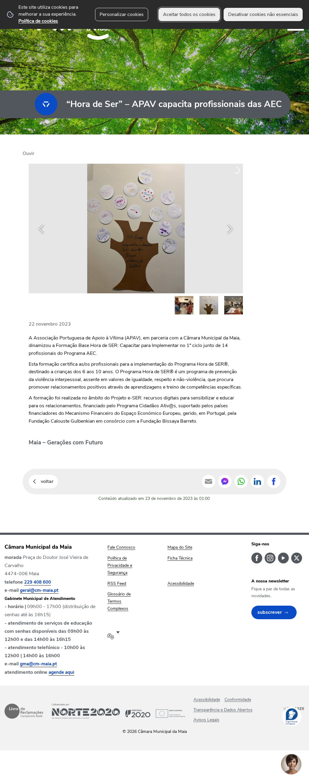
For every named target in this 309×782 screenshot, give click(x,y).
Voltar (47, 481)
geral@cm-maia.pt (39, 590)
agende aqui (61, 672)
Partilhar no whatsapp (241, 481)
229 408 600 (37, 582)
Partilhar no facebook (273, 481)
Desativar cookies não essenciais (263, 14)
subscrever (269, 612)
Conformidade (238, 699)
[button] (184, 305)
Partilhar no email (208, 481)
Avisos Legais (206, 720)
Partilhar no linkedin (257, 481)
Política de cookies (38, 21)
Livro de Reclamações (24, 711)
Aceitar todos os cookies (189, 14)
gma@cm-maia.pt (38, 664)
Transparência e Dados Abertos (223, 710)
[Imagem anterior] (41, 229)
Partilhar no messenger (224, 481)
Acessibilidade (206, 699)
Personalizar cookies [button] (122, 14)
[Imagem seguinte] (230, 229)
